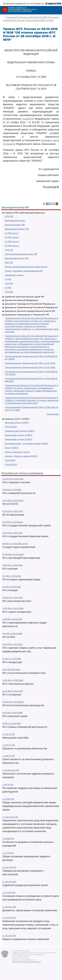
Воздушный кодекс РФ (17, 229)
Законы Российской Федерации (21, 300)
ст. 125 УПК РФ (9, 882)
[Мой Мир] (57, 203)
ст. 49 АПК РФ (8, 918)
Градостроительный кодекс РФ (21, 254)
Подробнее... (53, 414)
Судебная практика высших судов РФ (24, 296)
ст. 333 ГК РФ (8, 734)
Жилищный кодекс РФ (16, 258)
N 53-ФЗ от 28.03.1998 (12, 713)
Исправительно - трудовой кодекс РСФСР (26, 443)
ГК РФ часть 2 (12, 237)
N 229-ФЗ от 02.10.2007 (13, 702)
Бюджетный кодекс (15, 220)
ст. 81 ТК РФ (7, 785)
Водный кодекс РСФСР (17, 422)
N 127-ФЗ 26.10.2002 (11, 669)
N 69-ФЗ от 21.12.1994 (11, 490)
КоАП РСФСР (11, 447)
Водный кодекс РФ (15, 224)
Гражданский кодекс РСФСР (20, 431)
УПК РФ (9, 292)
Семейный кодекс (14, 275)
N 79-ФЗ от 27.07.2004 (12, 522)
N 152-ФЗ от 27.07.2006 (12, 680)
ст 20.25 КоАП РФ (10, 770)
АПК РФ (9, 216)
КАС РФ (9, 262)
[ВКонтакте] (47, 203)
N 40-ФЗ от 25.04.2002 (12, 500)
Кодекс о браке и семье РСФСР (21, 456)
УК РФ (8, 287)
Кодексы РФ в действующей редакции (25, 212)
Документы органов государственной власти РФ (30, 311)
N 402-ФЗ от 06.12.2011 (12, 597)
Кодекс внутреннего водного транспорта (26, 266)
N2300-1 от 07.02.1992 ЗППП (15, 544)
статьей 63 (28, 118)
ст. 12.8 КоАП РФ (10, 817)
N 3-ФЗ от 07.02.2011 (11, 587)
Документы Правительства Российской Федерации (31, 307)
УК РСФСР (10, 460)
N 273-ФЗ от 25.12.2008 (12, 554)
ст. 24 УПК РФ (8, 892)
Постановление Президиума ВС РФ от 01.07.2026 (30, 363)
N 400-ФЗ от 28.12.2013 (12, 479)
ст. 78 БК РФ (8, 799)
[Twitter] (50, 203)
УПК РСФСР (11, 464)
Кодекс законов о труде (17, 452)
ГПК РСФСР (11, 426)
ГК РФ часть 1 (12, 233)
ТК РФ (8, 279)
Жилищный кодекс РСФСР (18, 435)
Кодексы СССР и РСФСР (17, 419)
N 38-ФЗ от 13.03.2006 (12, 565)
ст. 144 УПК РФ (9, 867)
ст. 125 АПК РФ (9, 936)
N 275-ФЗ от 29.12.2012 (12, 533)
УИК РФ (9, 283)
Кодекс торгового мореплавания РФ (24, 271)
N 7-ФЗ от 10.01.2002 (11, 576)
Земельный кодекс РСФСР (18, 439)
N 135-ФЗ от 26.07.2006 (12, 608)
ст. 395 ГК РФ (8, 756)
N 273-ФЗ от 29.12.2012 (12, 511)
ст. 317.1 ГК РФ (8, 745)
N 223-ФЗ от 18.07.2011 (12, 644)
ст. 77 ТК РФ (8, 853)
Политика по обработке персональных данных (26, 961)
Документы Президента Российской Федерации (30, 304)
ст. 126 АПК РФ (9, 907)
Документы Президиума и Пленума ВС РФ (27, 314)
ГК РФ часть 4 (12, 245)
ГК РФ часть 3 (12, 241)
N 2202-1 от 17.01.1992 (11, 659)
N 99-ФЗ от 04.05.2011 (12, 619)
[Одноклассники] (53, 203)
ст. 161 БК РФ (8, 838)
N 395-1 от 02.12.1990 (11, 723)
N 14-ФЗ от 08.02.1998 (12, 633)
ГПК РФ (9, 250)
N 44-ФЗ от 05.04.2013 (12, 691)
